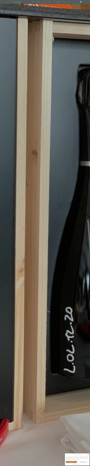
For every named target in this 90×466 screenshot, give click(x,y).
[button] (88, 454)
